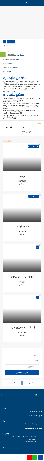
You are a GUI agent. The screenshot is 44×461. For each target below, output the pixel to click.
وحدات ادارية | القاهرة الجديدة (33, 428)
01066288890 (31, 439)
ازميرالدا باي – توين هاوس (22, 327)
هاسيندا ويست (22, 226)
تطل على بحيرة (27, 131)
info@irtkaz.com (31, 441)
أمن (23, 126)
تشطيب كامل (10, 42)
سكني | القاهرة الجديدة (35, 415)
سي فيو (22, 176)
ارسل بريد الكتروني (22, 372)
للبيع (5, 42)
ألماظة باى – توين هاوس (22, 277)
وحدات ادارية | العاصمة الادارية (33, 424)
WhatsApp (13, 382)
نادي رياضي (8, 126)
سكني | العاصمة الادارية (35, 411)
